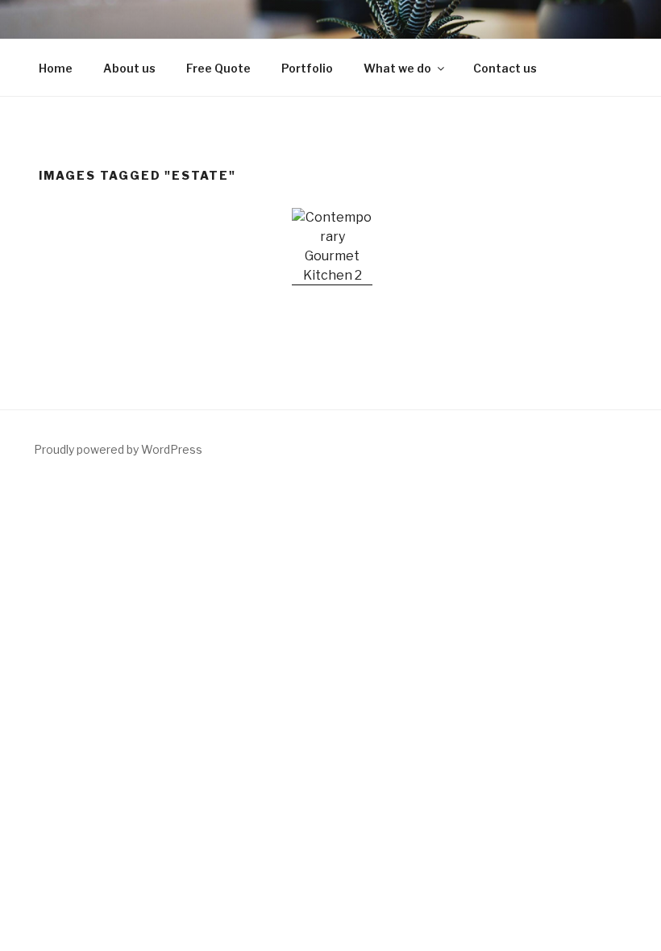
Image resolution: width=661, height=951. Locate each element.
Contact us (505, 68)
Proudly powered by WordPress (118, 449)
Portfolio (307, 68)
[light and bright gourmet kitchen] (332, 246)
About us (129, 68)
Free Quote (218, 68)
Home (56, 68)
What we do (397, 68)
